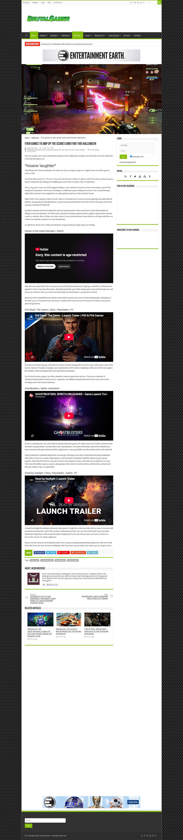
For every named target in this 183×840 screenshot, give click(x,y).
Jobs (49, 2)
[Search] (160, 2)
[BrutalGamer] (48, 18)
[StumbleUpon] (141, 2)
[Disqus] (69, 686)
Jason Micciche (32, 148)
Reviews (43, 35)
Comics (87, 35)
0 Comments (94, 150)
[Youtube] (138, 2)
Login (43, 2)
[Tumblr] (144, 2)
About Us (26, 2)
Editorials (77, 35)
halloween (60, 560)
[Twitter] (135, 2)
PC (60, 150)
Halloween (38, 150)
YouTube (137, 35)
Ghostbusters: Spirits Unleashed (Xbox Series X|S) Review (95, 596)
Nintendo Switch (53, 150)
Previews (53, 35)
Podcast (126, 35)
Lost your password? (128, 162)
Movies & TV (99, 35)
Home (26, 35)
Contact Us (58, 2)
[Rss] (131, 2)
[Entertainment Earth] (91, 55)
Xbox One (71, 150)
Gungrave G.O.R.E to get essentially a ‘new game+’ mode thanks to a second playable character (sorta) (42, 598)
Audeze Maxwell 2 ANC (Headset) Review (56, 44)
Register (35, 2)
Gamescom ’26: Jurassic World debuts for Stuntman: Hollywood (69, 631)
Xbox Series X (80, 150)
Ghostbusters (47, 560)
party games (73, 560)
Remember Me (137, 157)
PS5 (66, 150)
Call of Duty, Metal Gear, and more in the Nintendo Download (96, 631)
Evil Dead (34, 560)
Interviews (65, 35)
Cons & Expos (114, 35)
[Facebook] (133, 2)
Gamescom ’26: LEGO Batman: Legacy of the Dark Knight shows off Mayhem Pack (39, 632)
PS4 (63, 150)
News (33, 35)
